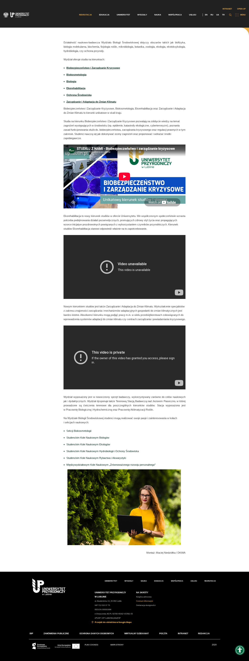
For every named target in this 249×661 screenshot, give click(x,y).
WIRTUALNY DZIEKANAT (136, 633)
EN (206, 15)
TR (223, 15)
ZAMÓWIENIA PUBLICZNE (56, 633)
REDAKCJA (204, 633)
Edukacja (104, 15)
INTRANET (183, 633)
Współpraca (175, 15)
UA (217, 15)
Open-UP (241, 9)
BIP (31, 633)
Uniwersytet (123, 15)
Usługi (192, 15)
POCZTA (163, 633)
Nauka (157, 15)
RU (212, 15)
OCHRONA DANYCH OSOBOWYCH (96, 633)
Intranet (227, 9)
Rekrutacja (85, 15)
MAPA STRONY (116, 645)
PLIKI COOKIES (91, 645)
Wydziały (142, 15)
